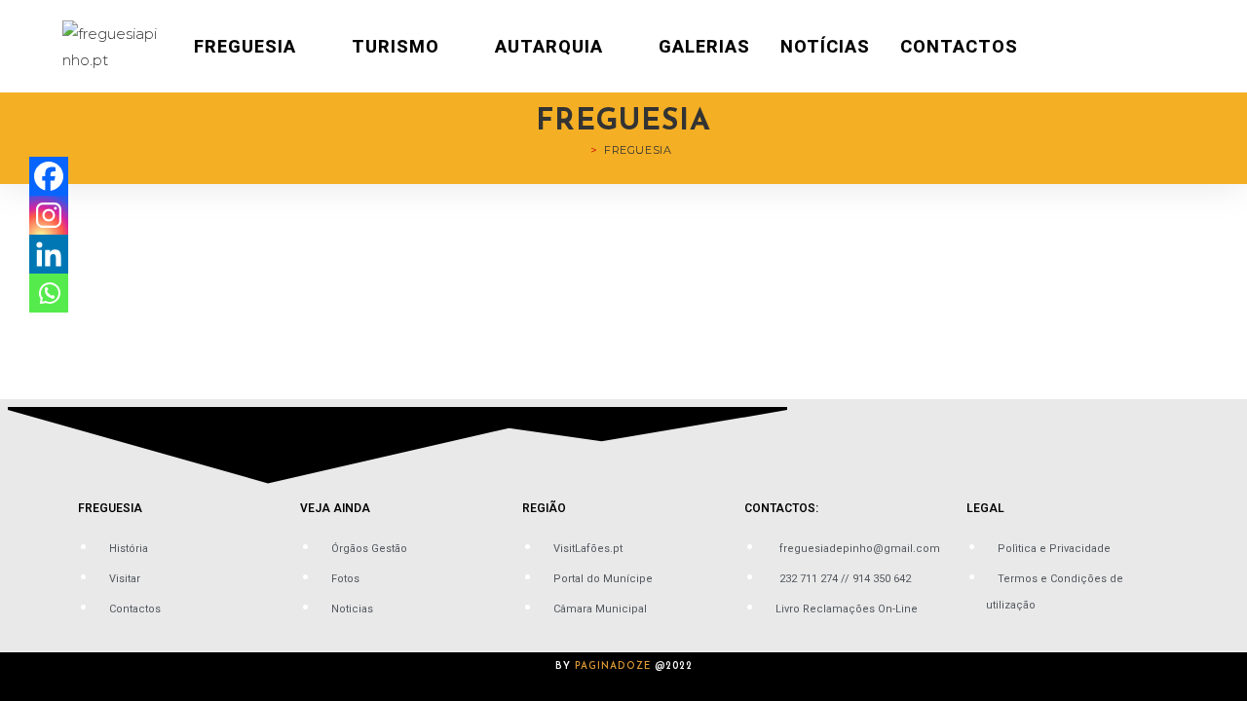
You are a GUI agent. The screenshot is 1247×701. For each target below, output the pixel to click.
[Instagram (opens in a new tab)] (1178, 47)
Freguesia (637, 150)
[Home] (581, 150)
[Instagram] (48, 215)
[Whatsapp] (48, 293)
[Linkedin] (48, 254)
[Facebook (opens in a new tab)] (1151, 47)
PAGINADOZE (613, 666)
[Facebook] (48, 176)
